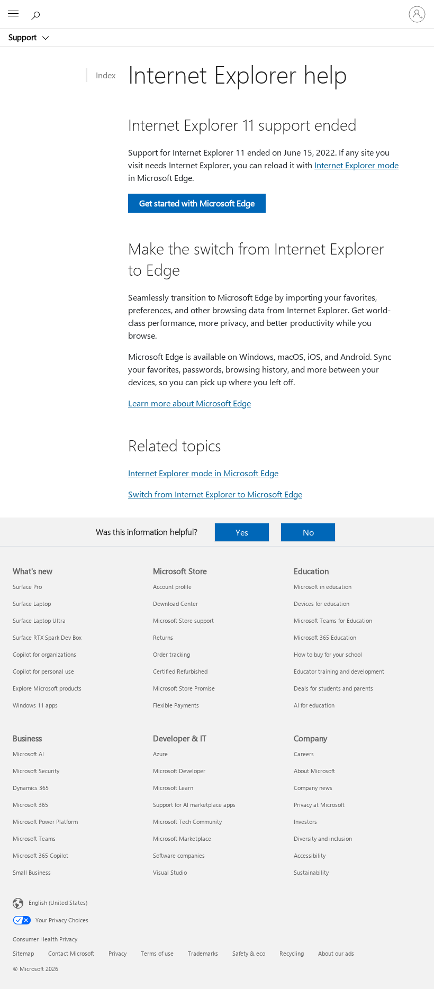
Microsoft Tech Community (187, 821)
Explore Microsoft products (47, 688)
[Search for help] (37, 13)
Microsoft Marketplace (182, 838)
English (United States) (58, 902)
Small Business (32, 872)
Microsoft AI (28, 754)
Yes (242, 532)
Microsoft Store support (183, 620)
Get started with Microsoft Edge (197, 202)
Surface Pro (27, 587)
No (308, 532)
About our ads (336, 953)
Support (23, 37)
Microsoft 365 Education (325, 637)
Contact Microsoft (71, 953)
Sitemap (23, 953)
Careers (304, 754)
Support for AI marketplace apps (194, 805)
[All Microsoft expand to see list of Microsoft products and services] (13, 14)
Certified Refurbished (180, 671)
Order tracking (171, 654)
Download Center (175, 603)
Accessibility (310, 855)
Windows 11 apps (35, 705)
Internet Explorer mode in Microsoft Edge (203, 472)
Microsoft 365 (30, 805)
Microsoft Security (36, 771)
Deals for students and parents (333, 688)
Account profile (172, 587)
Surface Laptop (32, 603)
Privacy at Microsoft (319, 805)
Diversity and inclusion (323, 838)
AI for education (314, 705)
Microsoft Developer (179, 771)
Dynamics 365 (31, 788)
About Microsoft (314, 771)
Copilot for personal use (43, 671)
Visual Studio (170, 872)
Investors (305, 821)
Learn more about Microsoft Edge (189, 403)
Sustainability (311, 872)
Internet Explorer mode (356, 164)
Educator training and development (339, 671)
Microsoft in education (322, 587)
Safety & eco (248, 953)
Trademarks (203, 953)
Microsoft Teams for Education (333, 620)
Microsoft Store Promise (184, 688)
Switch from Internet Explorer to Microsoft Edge (215, 494)
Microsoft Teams (34, 838)
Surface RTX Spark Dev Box (47, 637)
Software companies (179, 855)
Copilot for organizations (44, 654)
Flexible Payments (176, 705)
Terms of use (157, 953)
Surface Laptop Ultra (39, 620)
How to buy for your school (328, 654)
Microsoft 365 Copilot (40, 855)
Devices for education (321, 603)
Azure (160, 754)
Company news (313, 788)
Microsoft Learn (173, 788)
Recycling (291, 953)
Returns (163, 637)
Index (105, 74)
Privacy (117, 953)
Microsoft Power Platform (45, 821)
